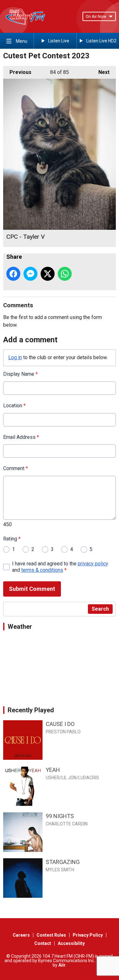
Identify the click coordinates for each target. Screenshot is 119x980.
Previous (17, 72)
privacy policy (93, 564)
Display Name (20, 374)
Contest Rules (51, 935)
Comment (15, 468)
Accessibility (71, 943)
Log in (15, 357)
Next (100, 72)
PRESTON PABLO (63, 731)
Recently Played (31, 710)
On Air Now (96, 16)
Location (14, 406)
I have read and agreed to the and (60, 567)
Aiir (62, 965)
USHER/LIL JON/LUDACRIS (72, 777)
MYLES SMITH (60, 869)
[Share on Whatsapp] (65, 274)
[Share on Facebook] (13, 274)
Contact (42, 943)
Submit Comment (32, 588)
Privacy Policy (88, 935)
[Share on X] (48, 274)
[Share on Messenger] (30, 274)
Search (100, 609)
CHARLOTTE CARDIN (67, 823)
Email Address (21, 437)
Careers (21, 935)
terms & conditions (42, 570)
